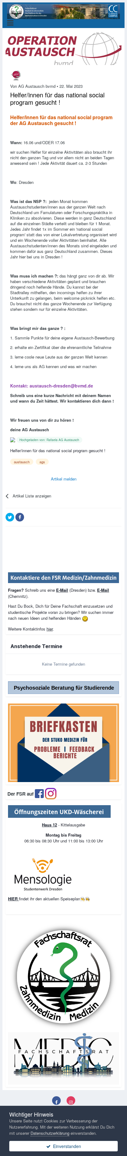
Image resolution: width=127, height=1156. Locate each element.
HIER (13, 899)
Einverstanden (66, 1146)
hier (50, 629)
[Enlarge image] (59, 811)
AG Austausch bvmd (36, 86)
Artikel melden (63, 479)
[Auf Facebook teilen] (19, 517)
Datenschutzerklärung (50, 1133)
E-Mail (62, 590)
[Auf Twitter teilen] (10, 517)
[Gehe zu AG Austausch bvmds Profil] (16, 75)
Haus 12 (49, 825)
